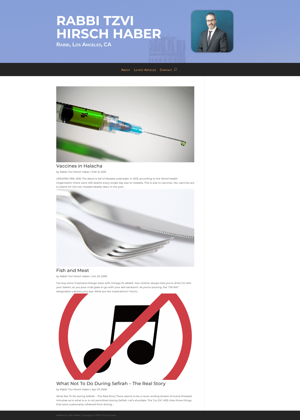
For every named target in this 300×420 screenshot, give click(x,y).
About (125, 70)
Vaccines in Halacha (79, 166)
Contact (166, 70)
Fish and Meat (72, 270)
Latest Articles (145, 70)
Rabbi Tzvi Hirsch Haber (75, 171)
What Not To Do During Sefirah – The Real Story (111, 383)
